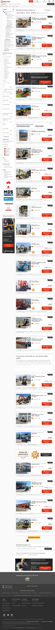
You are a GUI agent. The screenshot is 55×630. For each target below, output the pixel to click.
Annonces (7, 165)
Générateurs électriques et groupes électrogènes (10, 33)
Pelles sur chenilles (10, 18)
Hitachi (6, 68)
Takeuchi (6, 60)
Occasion (6, 161)
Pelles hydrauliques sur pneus (10, 16)
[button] (53, 1)
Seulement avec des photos (7, 172)
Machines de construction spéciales (10, 37)
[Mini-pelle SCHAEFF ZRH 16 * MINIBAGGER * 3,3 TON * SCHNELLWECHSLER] (23, 22)
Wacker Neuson (7, 63)
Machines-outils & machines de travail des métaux (8, 42)
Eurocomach (7, 73)
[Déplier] (34, 33)
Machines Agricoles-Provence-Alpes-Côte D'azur (23, 595)
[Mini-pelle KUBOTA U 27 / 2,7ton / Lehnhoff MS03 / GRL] (23, 486)
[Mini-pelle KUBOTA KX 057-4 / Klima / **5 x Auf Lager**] (23, 399)
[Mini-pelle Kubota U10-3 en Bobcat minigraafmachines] (23, 343)
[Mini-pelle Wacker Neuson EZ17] (23, 211)
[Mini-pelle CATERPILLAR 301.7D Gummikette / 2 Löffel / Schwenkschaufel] (23, 153)
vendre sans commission (8, 245)
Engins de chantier (8, 11)
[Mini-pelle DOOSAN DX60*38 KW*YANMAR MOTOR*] (23, 506)
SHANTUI (6, 75)
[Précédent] (16, 22)
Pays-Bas (8, 149)
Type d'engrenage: (6, 104)
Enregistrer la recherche (34, 537)
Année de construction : (7, 91)
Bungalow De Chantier (32, 554)
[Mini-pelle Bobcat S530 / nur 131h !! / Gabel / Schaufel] (23, 418)
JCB (5, 64)
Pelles (7, 12)
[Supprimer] (24, 13)
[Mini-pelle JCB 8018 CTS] (23, 524)
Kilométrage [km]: (6, 96)
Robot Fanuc (34, 592)
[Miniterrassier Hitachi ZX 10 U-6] (23, 229)
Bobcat (6, 70)
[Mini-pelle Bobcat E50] (23, 192)
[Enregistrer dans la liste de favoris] (51, 18)
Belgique (8, 154)
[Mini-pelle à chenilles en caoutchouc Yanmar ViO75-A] (23, 468)
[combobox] (8, 146)
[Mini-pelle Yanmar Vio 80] (23, 110)
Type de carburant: (6, 108)
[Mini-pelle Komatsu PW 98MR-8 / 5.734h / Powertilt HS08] (23, 266)
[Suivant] (29, 22)
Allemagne (8, 148)
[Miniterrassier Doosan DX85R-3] (23, 285)
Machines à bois (8, 46)
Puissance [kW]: (5, 100)
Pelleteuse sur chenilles (9, 21)
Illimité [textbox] (6, 146)
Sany (5, 78)
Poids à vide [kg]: (6, 132)
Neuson (6, 61)
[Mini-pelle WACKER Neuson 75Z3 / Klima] (23, 174)
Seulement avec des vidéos (7, 175)
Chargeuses (9, 31)
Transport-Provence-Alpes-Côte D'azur (45, 592)
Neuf (5, 159)
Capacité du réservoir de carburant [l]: (7, 119)
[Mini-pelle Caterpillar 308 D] (23, 248)
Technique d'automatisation (8, 49)
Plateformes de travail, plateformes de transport (10, 28)
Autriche (8, 152)
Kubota (6, 58)
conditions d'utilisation (30, 627)
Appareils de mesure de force (25, 592)
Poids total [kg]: (5, 128)
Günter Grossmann (8, 67)
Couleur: (4, 124)
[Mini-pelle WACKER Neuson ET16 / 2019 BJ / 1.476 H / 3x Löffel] (23, 60)
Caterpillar (6, 66)
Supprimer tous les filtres (43, 12)
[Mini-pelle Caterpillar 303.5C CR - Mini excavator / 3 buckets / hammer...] (23, 41)
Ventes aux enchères (8, 167)
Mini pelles (10, 14)
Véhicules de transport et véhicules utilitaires (9, 45)
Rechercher (51, 4)
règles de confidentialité (19, 627)
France (6, 142)
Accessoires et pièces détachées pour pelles (10, 24)
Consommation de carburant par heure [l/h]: (8, 114)
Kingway (6, 71)
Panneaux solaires (20, 554)
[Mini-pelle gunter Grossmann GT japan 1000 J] (23, 380)
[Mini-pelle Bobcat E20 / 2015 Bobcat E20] (23, 437)
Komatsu (6, 74)
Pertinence (48, 10)
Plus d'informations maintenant (46, 454)
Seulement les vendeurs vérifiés (8, 177)
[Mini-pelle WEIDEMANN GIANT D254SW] (23, 135)
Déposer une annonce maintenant (45, 82)
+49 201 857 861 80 (8, 586)
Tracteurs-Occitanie (37, 595)
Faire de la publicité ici (9, 216)
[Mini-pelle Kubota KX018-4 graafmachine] (23, 92)
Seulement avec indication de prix (9, 90)
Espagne (8, 151)
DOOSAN (6, 77)
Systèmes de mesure (6, 592)
